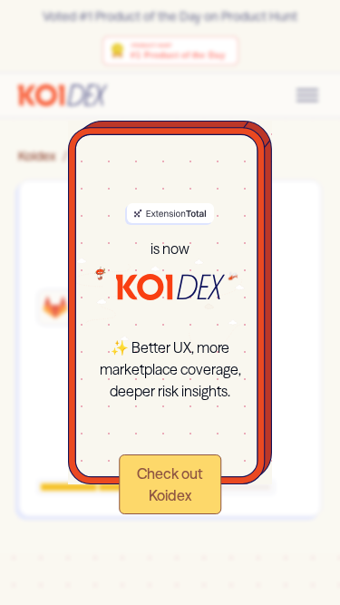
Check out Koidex (170, 484)
